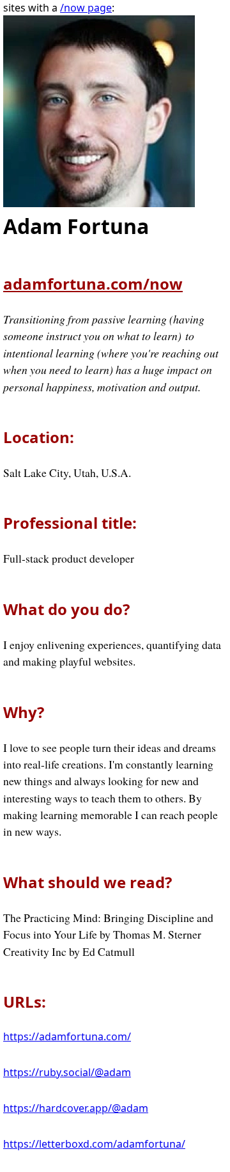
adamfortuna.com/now (93, 283)
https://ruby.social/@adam (67, 1072)
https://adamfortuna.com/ (67, 1036)
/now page (86, 8)
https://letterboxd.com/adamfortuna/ (94, 1144)
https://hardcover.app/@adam (75, 1108)
